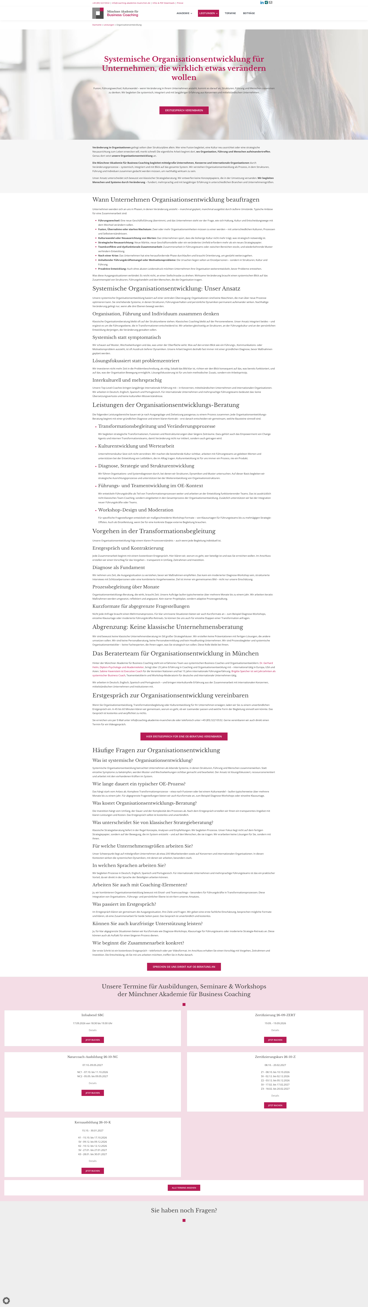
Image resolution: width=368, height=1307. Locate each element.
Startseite (96, 24)
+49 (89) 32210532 (101, 3)
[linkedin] (262, 2)
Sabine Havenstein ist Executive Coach (121, 671)
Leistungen (109, 24)
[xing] (266, 2)
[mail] (270, 2)
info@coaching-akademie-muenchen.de (131, 3)
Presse (180, 3)
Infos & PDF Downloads (164, 3)
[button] (6, 1300)
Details (93, 1030)
